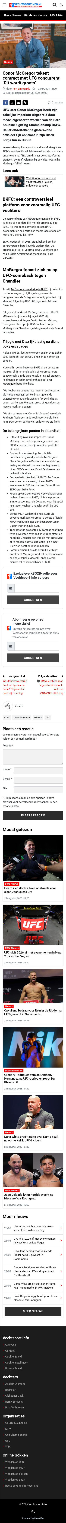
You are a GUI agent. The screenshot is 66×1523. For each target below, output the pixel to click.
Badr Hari (10, 1389)
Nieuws (8, 62)
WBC (8, 1446)
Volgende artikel (48, 676)
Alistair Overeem (15, 1383)
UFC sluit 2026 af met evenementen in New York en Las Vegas (34, 1240)
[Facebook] (5, 102)
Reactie (8, 745)
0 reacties (57, 102)
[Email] (18, 102)
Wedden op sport (15, 1479)
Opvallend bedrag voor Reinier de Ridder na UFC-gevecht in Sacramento (33, 1012)
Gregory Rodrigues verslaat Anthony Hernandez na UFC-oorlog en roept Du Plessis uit (29, 1078)
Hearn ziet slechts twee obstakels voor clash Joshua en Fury (30, 890)
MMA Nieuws (12, 948)
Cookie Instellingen (16, 1362)
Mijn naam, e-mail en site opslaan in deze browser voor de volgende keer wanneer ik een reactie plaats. (30, 802)
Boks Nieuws (12, 15)
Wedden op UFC (14, 1462)
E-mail (7, 778)
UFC (48, 717)
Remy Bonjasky (14, 1401)
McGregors (9, 383)
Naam (7, 769)
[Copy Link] (25, 102)
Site (5, 788)
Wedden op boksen (16, 1473)
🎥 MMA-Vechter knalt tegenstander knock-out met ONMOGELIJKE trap (50, 687)
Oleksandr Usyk (14, 1395)
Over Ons (10, 1344)
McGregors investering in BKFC (29, 289)
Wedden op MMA (15, 1467)
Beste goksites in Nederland (21, 1485)
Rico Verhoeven (14, 1407)
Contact (10, 1350)
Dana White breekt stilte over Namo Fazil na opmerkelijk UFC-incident (31, 1138)
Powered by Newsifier (33, 1518)
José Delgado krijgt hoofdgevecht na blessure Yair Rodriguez (28, 1196)
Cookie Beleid (13, 1356)
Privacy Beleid (13, 1368)
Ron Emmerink (21, 88)
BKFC (7, 717)
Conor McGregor (22, 717)
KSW (8, 1429)
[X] (12, 102)
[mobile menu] (4, 5)
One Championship (16, 1434)
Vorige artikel (16, 676)
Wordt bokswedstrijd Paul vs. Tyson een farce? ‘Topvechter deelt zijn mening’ (15, 687)
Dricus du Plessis (14, 1070)
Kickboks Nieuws (35, 15)
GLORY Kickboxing (16, 1423)
